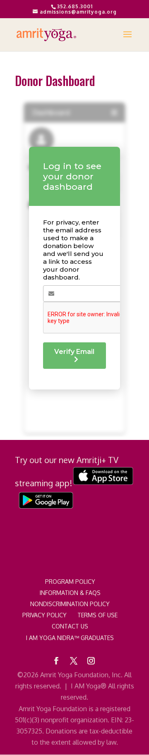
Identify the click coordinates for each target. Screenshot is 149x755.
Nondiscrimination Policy (70, 603)
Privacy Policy (44, 615)
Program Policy (70, 581)
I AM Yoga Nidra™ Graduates (70, 637)
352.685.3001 (75, 6)
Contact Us (70, 626)
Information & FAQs (70, 592)
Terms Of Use (97, 615)
